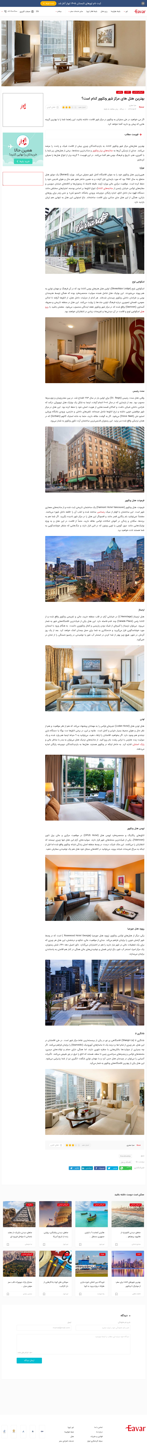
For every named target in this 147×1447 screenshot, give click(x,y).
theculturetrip (125, 1156)
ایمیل (69, 1322)
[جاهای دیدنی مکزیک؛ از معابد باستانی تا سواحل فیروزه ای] (19, 1214)
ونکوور (120, 92)
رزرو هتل (104, 11)
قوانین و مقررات (96, 1436)
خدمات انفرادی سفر (66, 1441)
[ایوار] (140, 11)
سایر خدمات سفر (76, 11)
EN (37, 11)
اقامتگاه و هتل (126, 1162)
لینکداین (89, 1168)
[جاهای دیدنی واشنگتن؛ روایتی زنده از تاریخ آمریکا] (55, 1214)
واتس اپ (129, 1168)
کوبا (67, 1254)
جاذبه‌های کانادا (105, 188)
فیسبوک (101, 1168)
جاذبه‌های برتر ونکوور (103, 150)
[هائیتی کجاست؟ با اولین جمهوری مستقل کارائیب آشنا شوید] (91, 1214)
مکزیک (29, 1205)
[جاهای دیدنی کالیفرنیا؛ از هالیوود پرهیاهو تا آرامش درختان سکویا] (128, 1214)
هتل (72, 1436)
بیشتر (59, 11)
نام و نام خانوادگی (124, 1322)
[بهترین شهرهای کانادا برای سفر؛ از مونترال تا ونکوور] (128, 1264)
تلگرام (77, 1168)
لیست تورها (50, 3)
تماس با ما (98, 1427)
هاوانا (102, 1254)
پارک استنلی (138, 744)
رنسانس (101, 512)
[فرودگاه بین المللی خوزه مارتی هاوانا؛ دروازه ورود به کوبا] (91, 1264)
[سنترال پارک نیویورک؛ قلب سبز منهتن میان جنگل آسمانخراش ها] (19, 1264)
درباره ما (99, 1431)
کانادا (127, 92)
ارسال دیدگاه (29, 1360)
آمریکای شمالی (138, 92)
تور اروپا (71, 1427)
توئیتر (115, 1168)
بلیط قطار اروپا (91, 11)
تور (126, 11)
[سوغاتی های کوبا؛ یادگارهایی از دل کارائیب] (55, 1264)
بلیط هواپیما (115, 11)
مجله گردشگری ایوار (94, 1441)
